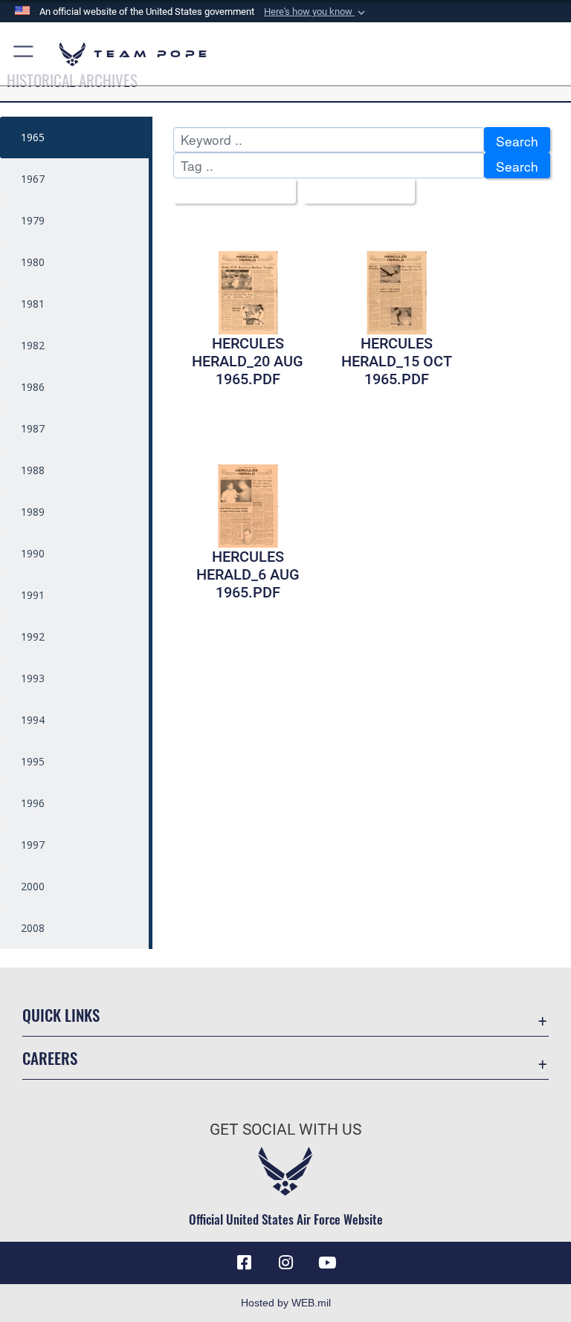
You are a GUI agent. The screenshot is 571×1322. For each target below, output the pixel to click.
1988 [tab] (33, 470)
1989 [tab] (33, 512)
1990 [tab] (33, 553)
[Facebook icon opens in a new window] (244, 1262)
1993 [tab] (33, 678)
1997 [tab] (33, 844)
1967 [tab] (33, 179)
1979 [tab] (33, 220)
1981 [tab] (33, 304)
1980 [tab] (33, 262)
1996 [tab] (33, 803)
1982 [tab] (33, 345)
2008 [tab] (33, 928)
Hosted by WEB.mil (286, 1303)
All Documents (229, 192)
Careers (49, 1057)
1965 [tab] (33, 137)
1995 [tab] (33, 761)
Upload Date (353, 192)
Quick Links (61, 1014)
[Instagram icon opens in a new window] (285, 1262)
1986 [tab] (33, 387)
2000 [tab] (33, 886)
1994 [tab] (33, 720)
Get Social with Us (285, 1129)
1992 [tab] (33, 636)
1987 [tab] (33, 428)
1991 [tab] (33, 595)
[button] (316, 11)
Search (517, 141)
